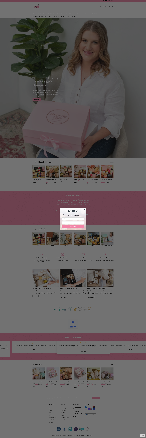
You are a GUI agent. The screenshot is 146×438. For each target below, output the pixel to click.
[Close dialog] (84, 209)
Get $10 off (73, 226)
